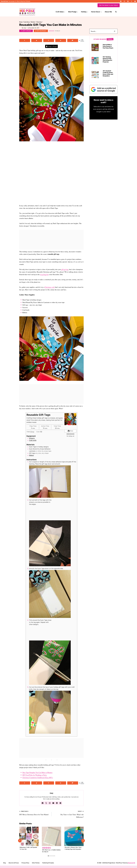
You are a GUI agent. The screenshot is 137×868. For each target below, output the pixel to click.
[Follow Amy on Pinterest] (60, 803)
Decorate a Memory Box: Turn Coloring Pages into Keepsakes (73, 848)
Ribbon (31, 455)
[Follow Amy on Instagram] (49, 803)
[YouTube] (135, 1)
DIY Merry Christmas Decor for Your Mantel (34, 813)
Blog (4, 862)
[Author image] (20, 28)
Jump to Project (26, 30)
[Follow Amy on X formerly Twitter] (46, 803)
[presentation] (29, 836)
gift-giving (64, 269)
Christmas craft (50, 287)
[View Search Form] (116, 12)
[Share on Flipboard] (72, 40)
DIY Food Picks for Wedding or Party (34, 775)
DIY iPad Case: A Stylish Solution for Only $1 (51, 850)
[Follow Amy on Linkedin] (56, 803)
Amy (25, 28)
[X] (131, 1)
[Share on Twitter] (36, 40)
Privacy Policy (25, 862)
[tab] (48, 855)
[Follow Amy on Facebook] (42, 803)
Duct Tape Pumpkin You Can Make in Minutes (37, 772)
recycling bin (44, 274)
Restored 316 (131, 862)
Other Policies (36, 862)
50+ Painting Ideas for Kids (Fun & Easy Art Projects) (107, 59)
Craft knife (32, 440)
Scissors (32, 438)
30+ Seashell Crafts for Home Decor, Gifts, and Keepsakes (108, 73)
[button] (49, 31)
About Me (108, 12)
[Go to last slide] (20, 840)
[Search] (114, 31)
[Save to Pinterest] (48, 40)
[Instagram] (124, 1)
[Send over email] (60, 40)
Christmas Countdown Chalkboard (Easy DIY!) (37, 777)
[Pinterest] (128, 1)
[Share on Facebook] (24, 40)
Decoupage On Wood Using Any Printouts (19, 1)
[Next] (83, 840)
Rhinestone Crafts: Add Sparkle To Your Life (28, 848)
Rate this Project (41, 30)
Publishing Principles (48, 862)
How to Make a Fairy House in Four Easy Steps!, (108, 46)
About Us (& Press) (14, 862)
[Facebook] (121, 1)
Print (71, 431)
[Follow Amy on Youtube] (53, 803)
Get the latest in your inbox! (108, 5)
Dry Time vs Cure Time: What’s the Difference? (72, 814)
